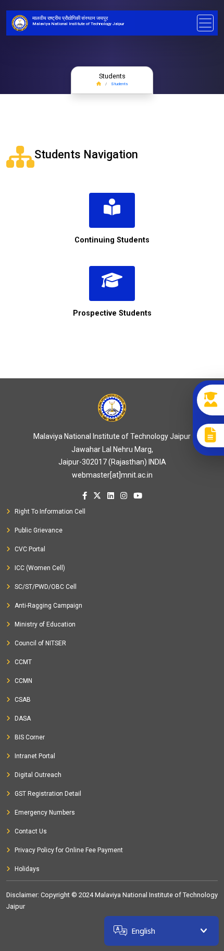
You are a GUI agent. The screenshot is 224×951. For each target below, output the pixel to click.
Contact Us (31, 831)
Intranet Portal (35, 756)
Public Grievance (39, 530)
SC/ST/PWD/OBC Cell (46, 586)
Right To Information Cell (50, 511)
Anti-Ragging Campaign (48, 605)
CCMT (23, 662)
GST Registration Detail (48, 793)
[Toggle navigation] (205, 23)
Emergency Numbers (45, 812)
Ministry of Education (45, 624)
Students (119, 84)
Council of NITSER (40, 643)
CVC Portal (30, 549)
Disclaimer (22, 895)
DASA (23, 718)
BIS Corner (30, 737)
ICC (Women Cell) (40, 568)
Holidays (27, 869)
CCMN (23, 681)
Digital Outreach (38, 775)
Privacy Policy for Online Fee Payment (69, 850)
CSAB (23, 699)
